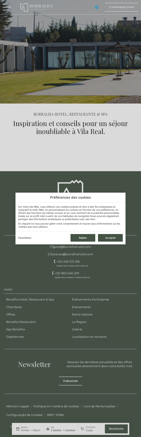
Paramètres (24, 237)
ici (32, 223)
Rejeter (83, 237)
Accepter (110, 237)
